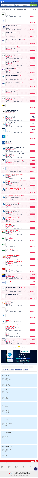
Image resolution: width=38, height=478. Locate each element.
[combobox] (8, 5)
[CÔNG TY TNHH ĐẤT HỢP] (3, 303)
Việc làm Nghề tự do (5, 436)
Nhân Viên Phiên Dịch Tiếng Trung (11, 19)
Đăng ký (32, 2)
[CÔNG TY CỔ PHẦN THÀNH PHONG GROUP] (3, 257)
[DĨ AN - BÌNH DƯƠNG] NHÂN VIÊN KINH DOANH (14, 261)
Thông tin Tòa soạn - (16, 474)
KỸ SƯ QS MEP (8, 12)
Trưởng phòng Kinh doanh (10, 326)
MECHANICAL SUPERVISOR (10, 116)
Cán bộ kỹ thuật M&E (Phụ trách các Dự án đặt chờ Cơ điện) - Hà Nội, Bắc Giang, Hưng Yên (13, 189)
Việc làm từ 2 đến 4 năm (5, 451)
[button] (36, 1)
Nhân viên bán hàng (18, 369)
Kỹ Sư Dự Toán (8, 320)
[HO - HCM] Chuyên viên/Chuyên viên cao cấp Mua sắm (13, 339)
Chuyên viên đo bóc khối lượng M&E (12, 202)
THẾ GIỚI (2, 467)
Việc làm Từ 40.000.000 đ (5, 413)
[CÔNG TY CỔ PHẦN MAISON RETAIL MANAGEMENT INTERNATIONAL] (4, 161)
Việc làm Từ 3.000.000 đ (5, 405)
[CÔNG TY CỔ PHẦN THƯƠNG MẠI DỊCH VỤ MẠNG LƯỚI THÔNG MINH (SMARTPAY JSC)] (3, 136)
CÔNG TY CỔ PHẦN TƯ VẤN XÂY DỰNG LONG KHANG (13, 315)
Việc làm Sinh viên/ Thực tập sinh (7, 419)
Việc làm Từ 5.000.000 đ (5, 406)
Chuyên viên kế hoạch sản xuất (11, 46)
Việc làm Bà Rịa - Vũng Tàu (6, 394)
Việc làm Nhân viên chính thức (6, 433)
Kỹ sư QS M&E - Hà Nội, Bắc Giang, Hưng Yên (13, 195)
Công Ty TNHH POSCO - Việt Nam (11, 148)
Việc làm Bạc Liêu (4, 396)
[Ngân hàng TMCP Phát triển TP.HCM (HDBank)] (4, 340)
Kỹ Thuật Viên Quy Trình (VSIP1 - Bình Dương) (13, 287)
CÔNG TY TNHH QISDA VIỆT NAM (10, 41)
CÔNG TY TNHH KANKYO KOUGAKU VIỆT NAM (12, 327)
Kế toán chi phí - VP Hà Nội (10, 217)
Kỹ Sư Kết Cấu (8, 314)
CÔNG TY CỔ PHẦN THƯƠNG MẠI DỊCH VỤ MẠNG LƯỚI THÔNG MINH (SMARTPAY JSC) (15, 136)
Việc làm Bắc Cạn (4, 397)
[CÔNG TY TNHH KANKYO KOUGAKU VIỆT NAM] (3, 309)
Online (8, 369)
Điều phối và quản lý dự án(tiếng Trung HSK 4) (13, 39)
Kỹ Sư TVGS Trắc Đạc (9, 249)
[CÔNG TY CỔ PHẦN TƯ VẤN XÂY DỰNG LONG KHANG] (3, 315)
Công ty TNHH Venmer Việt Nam (10, 225)
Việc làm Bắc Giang (5, 398)
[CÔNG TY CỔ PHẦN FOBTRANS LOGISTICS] (3, 176)
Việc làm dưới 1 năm (5, 450)
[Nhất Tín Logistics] (4, 275)
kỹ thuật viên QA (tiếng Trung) (11, 61)
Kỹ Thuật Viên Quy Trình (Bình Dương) (12, 294)
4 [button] (15, 346)
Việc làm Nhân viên (5, 422)
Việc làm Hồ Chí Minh (5, 392)
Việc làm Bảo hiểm (4, 381)
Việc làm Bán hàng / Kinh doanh (6, 379)
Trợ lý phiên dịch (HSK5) (10, 68)
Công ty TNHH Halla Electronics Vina (11, 26)
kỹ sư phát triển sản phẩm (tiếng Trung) (12, 82)
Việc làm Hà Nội (4, 391)
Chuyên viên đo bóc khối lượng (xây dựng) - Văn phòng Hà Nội (14, 181)
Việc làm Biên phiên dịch (5, 384)
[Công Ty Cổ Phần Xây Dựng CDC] (3, 269)
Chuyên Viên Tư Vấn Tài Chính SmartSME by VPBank (14, 135)
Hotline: (26, 475)
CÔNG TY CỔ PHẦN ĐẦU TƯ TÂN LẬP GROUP (12, 20)
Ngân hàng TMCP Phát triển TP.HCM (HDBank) (12, 340)
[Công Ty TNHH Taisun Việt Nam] (4, 118)
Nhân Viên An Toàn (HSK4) (10, 89)
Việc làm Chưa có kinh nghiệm (6, 449)
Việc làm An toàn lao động (5, 378)
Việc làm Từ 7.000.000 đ (5, 407)
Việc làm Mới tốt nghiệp (5, 420)
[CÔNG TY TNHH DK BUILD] (3, 14)
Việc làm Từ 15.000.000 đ (5, 410)
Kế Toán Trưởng (8, 141)
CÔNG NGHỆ (9, 466)
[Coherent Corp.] (3, 289)
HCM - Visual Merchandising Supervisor (12, 159)
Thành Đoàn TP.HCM (21, 474)
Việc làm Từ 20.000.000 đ (5, 411)
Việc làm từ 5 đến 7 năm (5, 452)
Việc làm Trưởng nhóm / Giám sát (7, 423)
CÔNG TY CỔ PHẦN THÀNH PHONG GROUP (12, 256)
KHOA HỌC (24, 466)
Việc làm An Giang (4, 393)
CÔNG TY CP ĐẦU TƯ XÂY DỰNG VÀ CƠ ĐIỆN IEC (13, 231)
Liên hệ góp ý (21, 475)
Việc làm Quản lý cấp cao (5, 425)
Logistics (12, 369)
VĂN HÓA (16, 466)
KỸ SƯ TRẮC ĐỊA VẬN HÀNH (10, 301)
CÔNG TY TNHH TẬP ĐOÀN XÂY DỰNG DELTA (12, 182)
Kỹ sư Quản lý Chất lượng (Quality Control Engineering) (15, 153)
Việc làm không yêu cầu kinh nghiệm (7, 448)
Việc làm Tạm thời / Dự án (5, 435)
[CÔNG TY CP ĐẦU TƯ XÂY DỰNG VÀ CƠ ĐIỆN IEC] (3, 232)
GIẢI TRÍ (16, 467)
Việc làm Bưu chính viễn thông (6, 385)
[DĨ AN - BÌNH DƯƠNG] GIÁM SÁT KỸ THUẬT (13, 255)
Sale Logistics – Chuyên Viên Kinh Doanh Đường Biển (14, 174)
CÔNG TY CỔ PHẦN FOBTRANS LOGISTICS (12, 175)
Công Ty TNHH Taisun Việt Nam (10, 117)
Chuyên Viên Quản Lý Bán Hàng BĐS (12, 230)
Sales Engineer (8, 224)
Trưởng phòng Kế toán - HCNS (11, 307)
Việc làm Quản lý (4, 424)
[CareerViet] (33, 461)
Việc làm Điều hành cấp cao (6, 426)
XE (8, 467)
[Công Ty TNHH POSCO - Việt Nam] (3, 149)
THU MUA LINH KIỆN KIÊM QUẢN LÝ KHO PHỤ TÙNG (14, 128)
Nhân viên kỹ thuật (9, 32)
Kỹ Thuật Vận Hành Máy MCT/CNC (11, 25)
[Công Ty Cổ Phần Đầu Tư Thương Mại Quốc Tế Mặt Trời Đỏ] (3, 34)
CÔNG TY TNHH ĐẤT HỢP (9, 302)
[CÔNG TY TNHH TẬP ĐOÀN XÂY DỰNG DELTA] (3, 182)
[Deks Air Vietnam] (3, 142)
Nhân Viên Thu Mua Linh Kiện (11, 122)
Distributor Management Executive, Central (13, 104)
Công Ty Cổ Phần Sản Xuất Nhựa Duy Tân (12, 282)
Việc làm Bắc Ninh (4, 399)
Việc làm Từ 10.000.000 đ (5, 409)
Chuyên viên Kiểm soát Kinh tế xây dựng (12, 236)
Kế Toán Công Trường (9, 281)
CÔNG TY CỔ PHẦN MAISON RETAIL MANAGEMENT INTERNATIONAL (15, 161)
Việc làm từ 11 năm (4, 455)
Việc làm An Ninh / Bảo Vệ (5, 377)
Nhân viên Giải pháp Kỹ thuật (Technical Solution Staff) (15, 147)
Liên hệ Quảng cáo (11, 475)
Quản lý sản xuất (8, 332)
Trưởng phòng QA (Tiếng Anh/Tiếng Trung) (13, 96)
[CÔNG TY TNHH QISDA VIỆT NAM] (3, 41)
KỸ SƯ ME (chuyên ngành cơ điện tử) (12, 75)
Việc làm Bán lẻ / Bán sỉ (5, 380)
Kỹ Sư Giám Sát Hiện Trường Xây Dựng (12, 267)
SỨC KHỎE (24, 467)
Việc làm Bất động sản (5, 383)
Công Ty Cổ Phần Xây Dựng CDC (10, 268)
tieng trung (4, 369)
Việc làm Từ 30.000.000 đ (5, 412)
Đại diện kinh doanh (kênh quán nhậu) (12, 110)
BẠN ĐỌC (31, 466)
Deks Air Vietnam (8, 142)
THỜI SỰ (2, 466)
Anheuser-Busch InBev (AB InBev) (11, 105)
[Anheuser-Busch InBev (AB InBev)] (3, 105)
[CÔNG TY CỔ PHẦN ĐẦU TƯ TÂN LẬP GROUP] (3, 20)
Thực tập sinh (25, 369)
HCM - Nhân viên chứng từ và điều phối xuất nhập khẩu (14, 167)
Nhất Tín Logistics (8, 275)
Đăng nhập (35, 2)
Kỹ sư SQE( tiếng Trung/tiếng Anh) (11, 53)
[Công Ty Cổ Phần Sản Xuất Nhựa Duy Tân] (4, 282)
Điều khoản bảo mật (16, 475)
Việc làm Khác (4, 437)
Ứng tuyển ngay (33, 16)
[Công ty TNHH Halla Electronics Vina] (3, 26)
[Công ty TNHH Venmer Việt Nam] (3, 226)
